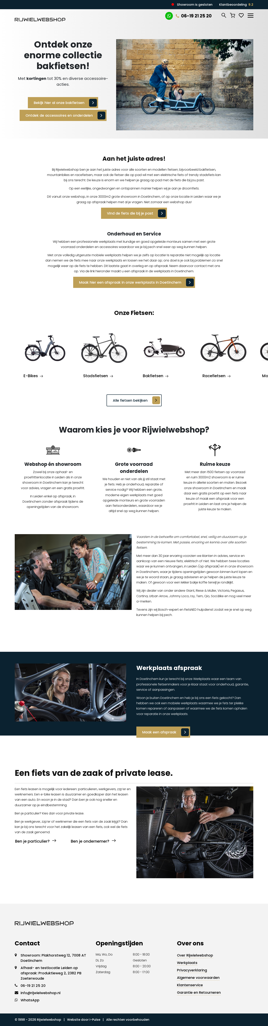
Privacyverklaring (192, 970)
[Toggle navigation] (250, 15)
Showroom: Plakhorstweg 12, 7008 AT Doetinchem (53, 958)
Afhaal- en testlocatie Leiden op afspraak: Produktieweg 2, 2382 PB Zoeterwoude (51, 973)
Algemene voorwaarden (198, 977)
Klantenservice (190, 985)
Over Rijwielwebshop (195, 955)
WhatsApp (30, 1000)
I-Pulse (94, 1019)
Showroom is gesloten (194, 4)
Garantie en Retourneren (199, 992)
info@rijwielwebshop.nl (40, 992)
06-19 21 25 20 (196, 16)
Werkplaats (187, 962)
